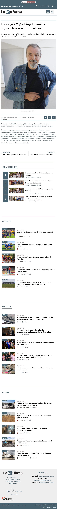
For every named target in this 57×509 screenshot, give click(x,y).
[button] (52, 12)
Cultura (5, 119)
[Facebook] (8, 491)
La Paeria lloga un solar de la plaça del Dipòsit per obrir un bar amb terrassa (34, 404)
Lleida (4, 400)
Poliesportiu (6, 254)
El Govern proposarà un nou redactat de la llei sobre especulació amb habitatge (34, 356)
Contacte (15, 6)
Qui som (3, 6)
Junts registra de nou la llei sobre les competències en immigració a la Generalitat (34, 331)
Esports (5, 266)
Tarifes (21, 6)
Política (5, 314)
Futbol (4, 229)
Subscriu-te (9, 6)
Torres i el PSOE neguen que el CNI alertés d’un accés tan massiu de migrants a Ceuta (35, 318)
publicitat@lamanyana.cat (46, 482)
